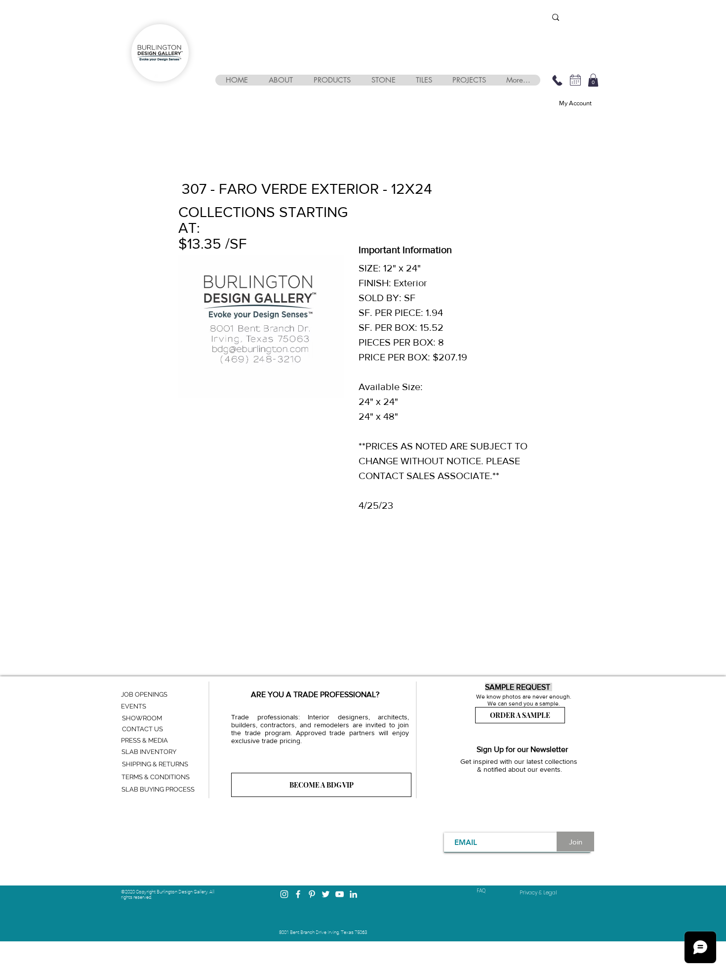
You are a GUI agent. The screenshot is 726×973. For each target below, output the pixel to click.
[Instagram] (284, 894)
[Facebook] (298, 894)
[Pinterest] (312, 894)
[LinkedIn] (353, 894)
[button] (280, 80)
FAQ (481, 890)
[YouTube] (339, 894)
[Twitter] (326, 894)
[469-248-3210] (557, 80)
